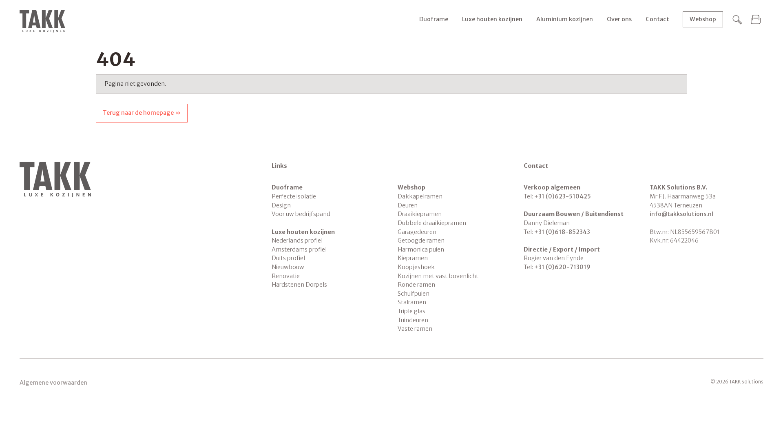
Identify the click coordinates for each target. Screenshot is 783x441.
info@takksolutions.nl (681, 214)
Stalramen (412, 302)
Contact (657, 19)
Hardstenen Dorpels (299, 284)
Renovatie (286, 276)
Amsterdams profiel (299, 249)
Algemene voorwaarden (53, 382)
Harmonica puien (421, 249)
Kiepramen (413, 258)
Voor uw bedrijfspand (301, 214)
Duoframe (433, 19)
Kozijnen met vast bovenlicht (438, 276)
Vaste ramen (415, 328)
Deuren (408, 205)
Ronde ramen (416, 284)
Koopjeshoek (416, 267)
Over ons (619, 19)
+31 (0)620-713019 (562, 267)
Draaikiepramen (420, 214)
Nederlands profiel (297, 240)
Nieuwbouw (288, 267)
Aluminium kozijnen (564, 19)
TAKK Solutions (42, 21)
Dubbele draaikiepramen (432, 223)
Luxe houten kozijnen (492, 19)
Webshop (703, 19)
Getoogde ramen (421, 240)
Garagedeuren (417, 232)
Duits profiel (288, 258)
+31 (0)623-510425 (562, 196)
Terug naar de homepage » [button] (142, 112)
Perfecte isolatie (294, 196)
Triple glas (411, 311)
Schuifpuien (413, 293)
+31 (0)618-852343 (562, 232)
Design (281, 205)
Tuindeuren (413, 320)
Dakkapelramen (420, 196)
